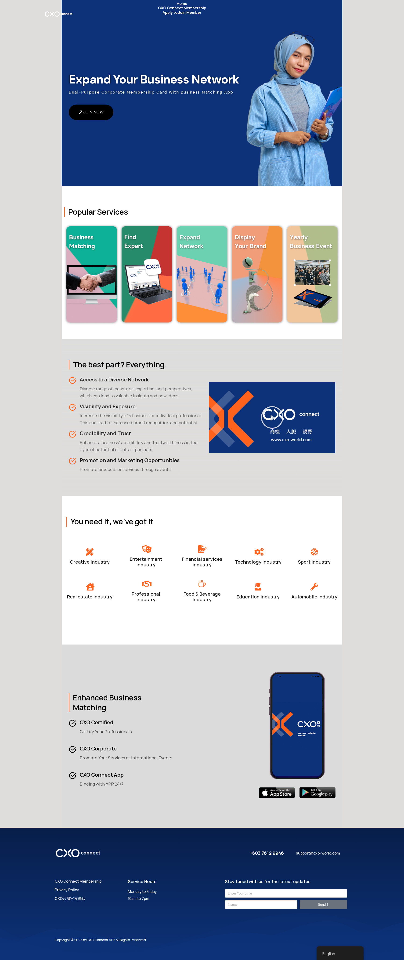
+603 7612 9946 (267, 853)
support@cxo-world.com (318, 853)
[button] (272, 417)
